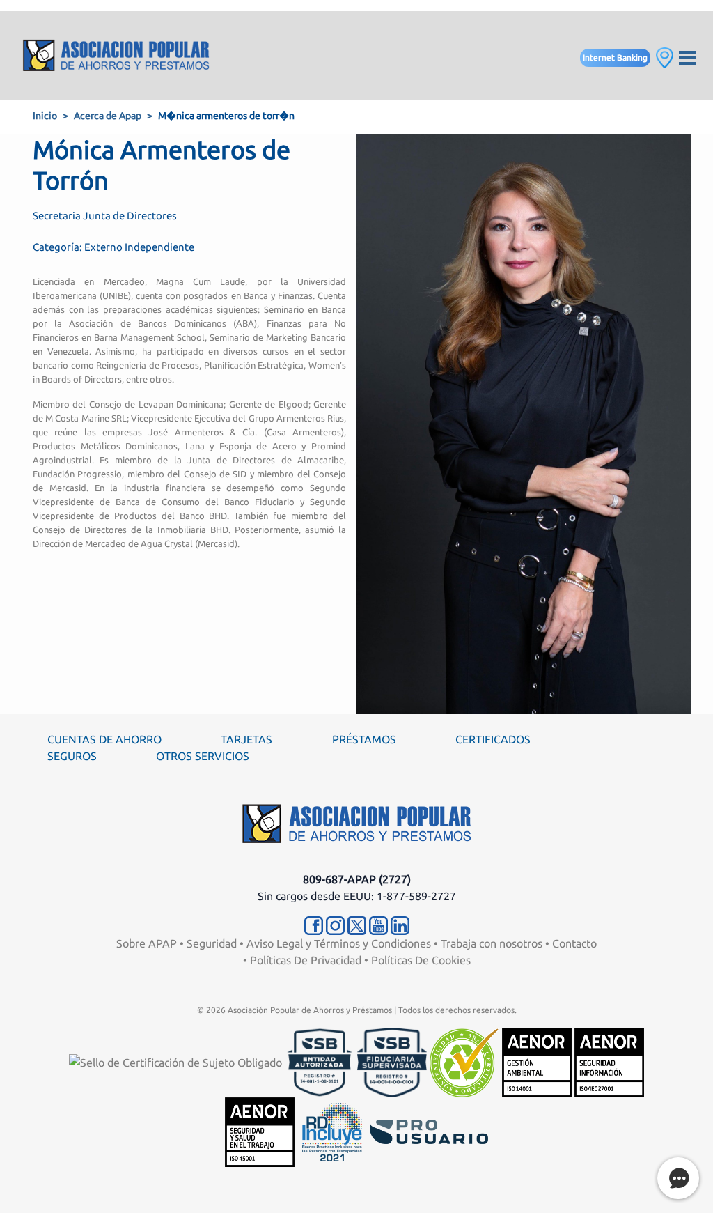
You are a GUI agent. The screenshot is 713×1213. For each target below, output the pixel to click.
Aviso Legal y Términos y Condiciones (338, 943)
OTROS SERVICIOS (202, 756)
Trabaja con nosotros (491, 943)
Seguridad (212, 943)
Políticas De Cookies (421, 960)
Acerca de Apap (107, 115)
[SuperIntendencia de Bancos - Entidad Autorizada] (319, 1061)
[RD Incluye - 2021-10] (332, 1131)
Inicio (45, 115)
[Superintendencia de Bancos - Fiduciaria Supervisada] (392, 1061)
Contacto (574, 943)
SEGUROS (72, 756)
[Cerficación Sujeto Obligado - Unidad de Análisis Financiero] (177, 1061)
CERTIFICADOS (493, 739)
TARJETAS (246, 739)
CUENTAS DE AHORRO (104, 739)
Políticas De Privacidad (305, 960)
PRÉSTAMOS (364, 739)
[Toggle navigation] (687, 56)
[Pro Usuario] (429, 1131)
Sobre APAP (146, 943)
